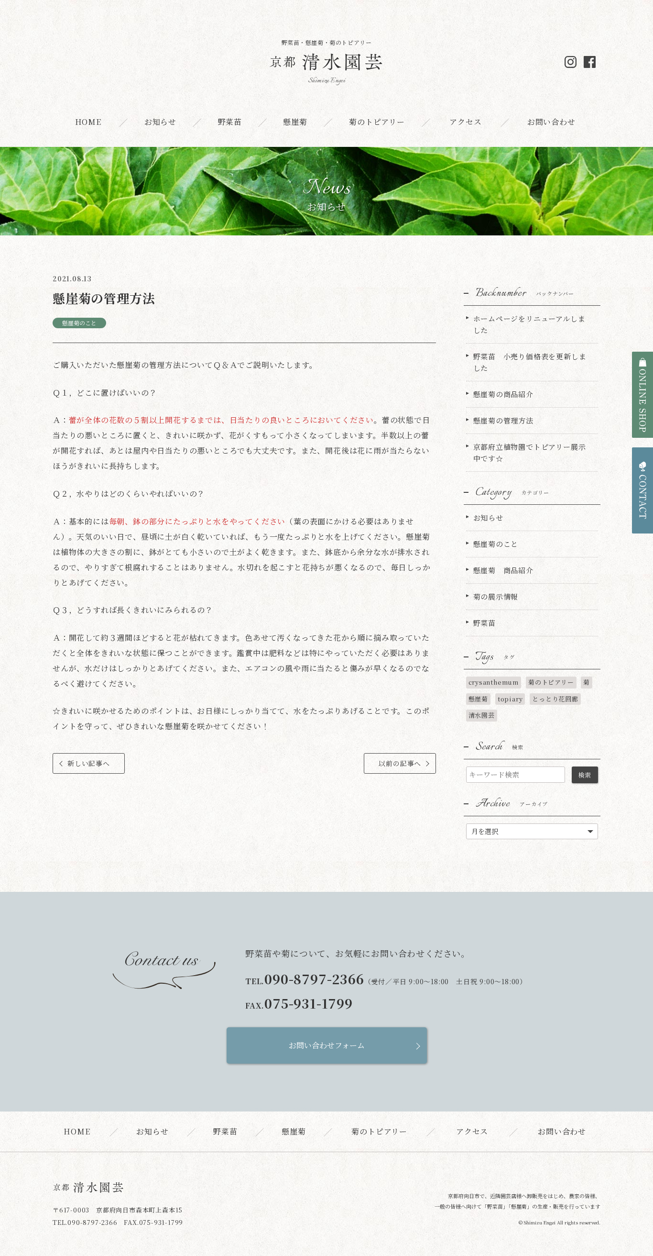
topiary (510, 698)
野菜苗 (230, 121)
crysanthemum (493, 682)
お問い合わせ (551, 121)
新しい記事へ (88, 763)
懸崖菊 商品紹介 (503, 570)
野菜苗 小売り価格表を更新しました (530, 362)
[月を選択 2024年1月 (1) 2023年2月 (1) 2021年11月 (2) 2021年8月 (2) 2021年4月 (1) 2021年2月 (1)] (532, 830)
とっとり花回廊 (555, 698)
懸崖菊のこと (79, 323)
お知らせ (160, 121)
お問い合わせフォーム (327, 1045)
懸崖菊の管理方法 (503, 420)
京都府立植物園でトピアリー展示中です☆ (529, 452)
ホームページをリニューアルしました (529, 324)
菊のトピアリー (377, 121)
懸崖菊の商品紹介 (503, 394)
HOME (88, 121)
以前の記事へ (400, 763)
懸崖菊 (295, 121)
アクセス (465, 121)
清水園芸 (481, 715)
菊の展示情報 (496, 596)
